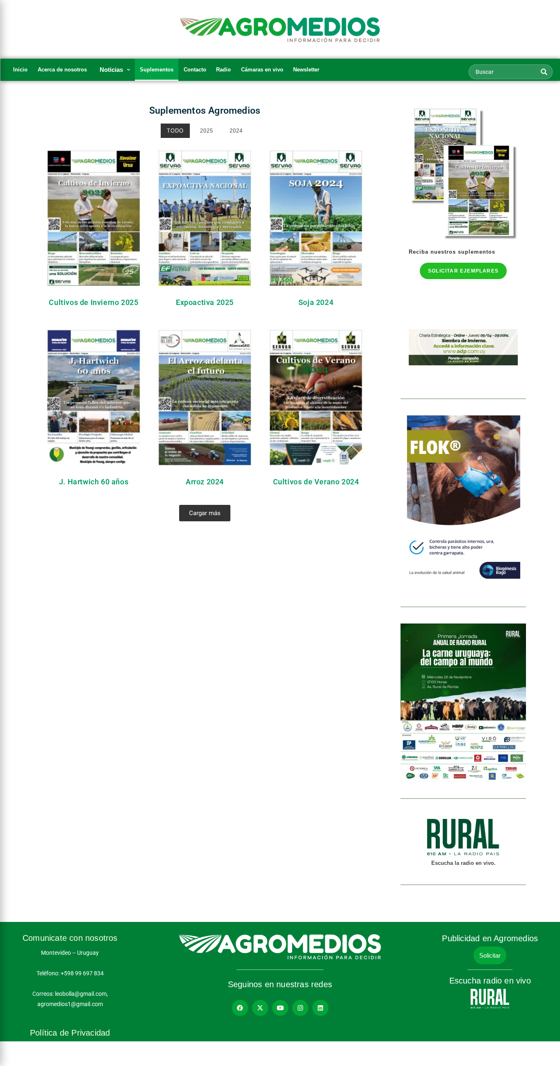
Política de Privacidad (70, 1032)
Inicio (20, 69)
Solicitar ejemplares (463, 271)
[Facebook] (240, 1008)
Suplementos (156, 69)
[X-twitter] (260, 1008)
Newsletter (306, 69)
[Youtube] (280, 1008)
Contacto (195, 69)
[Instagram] (300, 1008)
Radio (223, 69)
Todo (175, 131)
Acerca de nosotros (62, 69)
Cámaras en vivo (262, 69)
